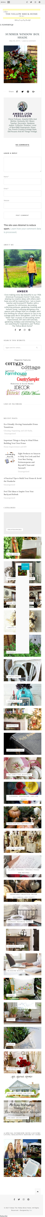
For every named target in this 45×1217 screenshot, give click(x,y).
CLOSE (25, 567)
